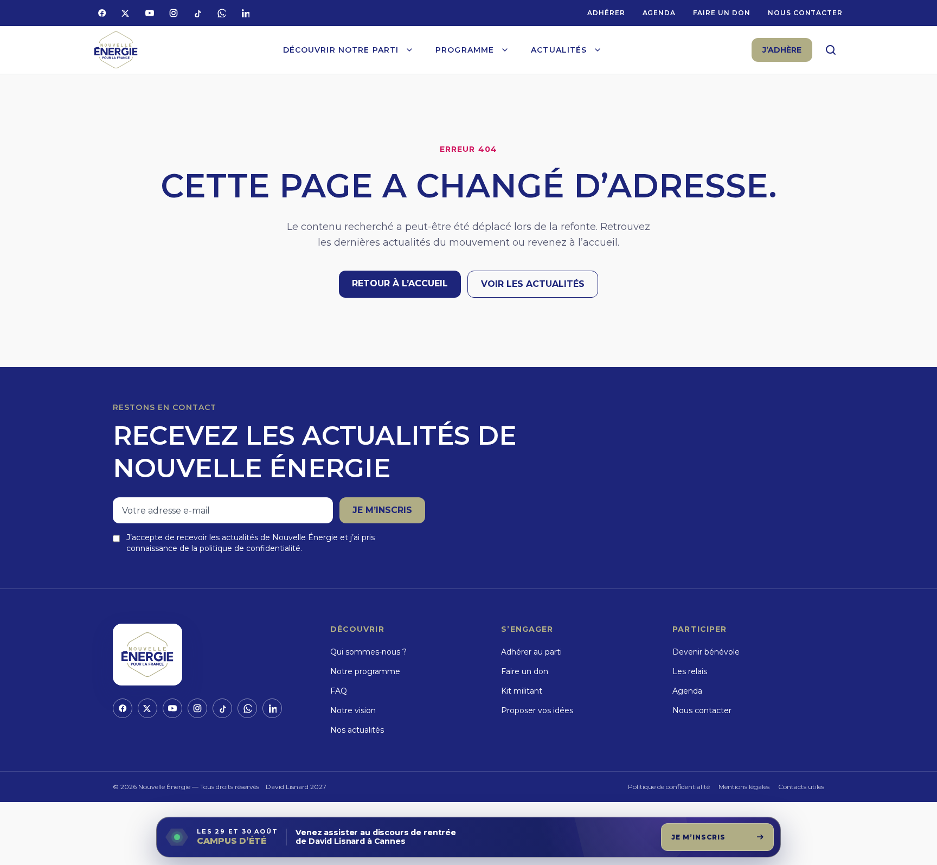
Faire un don (721, 13)
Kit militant (521, 691)
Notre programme (365, 671)
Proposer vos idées (537, 710)
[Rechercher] (831, 50)
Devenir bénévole (706, 652)
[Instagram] (173, 13)
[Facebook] (102, 13)
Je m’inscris (382, 510)
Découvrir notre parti (341, 50)
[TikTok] (197, 13)
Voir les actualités (533, 284)
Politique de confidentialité (669, 787)
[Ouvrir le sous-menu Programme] (505, 50)
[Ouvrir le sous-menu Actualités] (597, 50)
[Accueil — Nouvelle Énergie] (116, 50)
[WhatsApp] (221, 13)
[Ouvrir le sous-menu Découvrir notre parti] (409, 50)
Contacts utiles (801, 787)
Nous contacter (805, 13)
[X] (125, 13)
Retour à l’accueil (400, 283)
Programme (464, 50)
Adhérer (606, 13)
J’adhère (781, 50)
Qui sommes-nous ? (368, 652)
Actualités (559, 50)
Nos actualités (357, 730)
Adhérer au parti (531, 652)
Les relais (689, 671)
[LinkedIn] (245, 13)
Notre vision (353, 710)
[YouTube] (149, 13)
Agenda (659, 13)
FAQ (338, 691)
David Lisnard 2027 (296, 787)
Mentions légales (743, 787)
